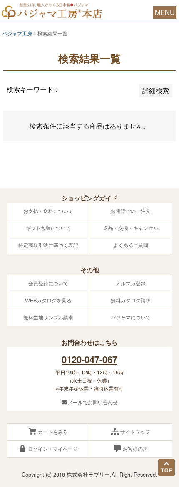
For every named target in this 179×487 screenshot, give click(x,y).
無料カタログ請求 (131, 300)
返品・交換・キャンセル (130, 228)
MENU (165, 12)
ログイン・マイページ (52, 448)
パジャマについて (131, 317)
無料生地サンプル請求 (48, 317)
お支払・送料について (48, 211)
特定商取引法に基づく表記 (48, 245)
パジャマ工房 (17, 33)
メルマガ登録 (131, 283)
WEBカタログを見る (48, 300)
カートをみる (52, 431)
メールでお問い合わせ (92, 402)
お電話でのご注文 (131, 211)
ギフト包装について (48, 228)
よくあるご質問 (130, 245)
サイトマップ (134, 431)
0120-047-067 (89, 359)
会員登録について (48, 283)
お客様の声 (135, 448)
